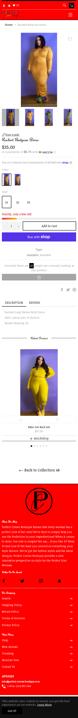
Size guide (12, 134)
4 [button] (40, 446)
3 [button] (37, 446)
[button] (39, 152)
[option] (39, 398)
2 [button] (34, 446)
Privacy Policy (11, 625)
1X (6, 202)
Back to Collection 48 (41, 470)
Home (9, 24)
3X (28, 202)
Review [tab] (35, 303)
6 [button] (46, 446)
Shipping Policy (12, 605)
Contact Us (8, 666)
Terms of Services (13, 618)
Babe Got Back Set (39, 427)
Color (5, 169)
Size (4, 192)
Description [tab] (14, 303)
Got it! (12, 711)
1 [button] (31, 446)
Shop (5, 640)
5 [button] (43, 446)
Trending (8, 653)
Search (6, 598)
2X (17, 202)
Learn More (44, 704)
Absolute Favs (10, 660)
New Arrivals (10, 647)
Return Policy (10, 611)
